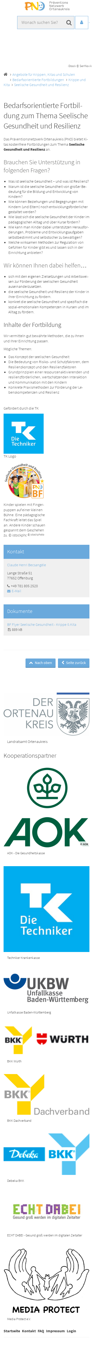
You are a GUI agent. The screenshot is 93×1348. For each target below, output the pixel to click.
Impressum (55, 1330)
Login (71, 1330)
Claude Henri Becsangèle (26, 564)
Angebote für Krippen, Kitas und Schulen (43, 74)
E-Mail (16, 590)
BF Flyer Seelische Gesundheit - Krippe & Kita (41, 624)
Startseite (12, 1330)
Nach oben (43, 662)
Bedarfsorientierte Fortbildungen (38, 79)
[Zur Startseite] (46, 6)
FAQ (41, 1330)
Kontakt (29, 1330)
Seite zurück (75, 662)
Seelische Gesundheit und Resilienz (41, 84)
